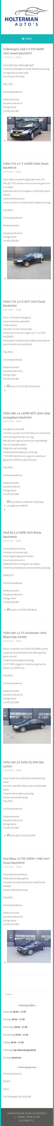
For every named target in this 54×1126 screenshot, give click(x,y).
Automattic (26, 1120)
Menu (29, 38)
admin (18, 57)
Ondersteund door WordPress (27, 1113)
